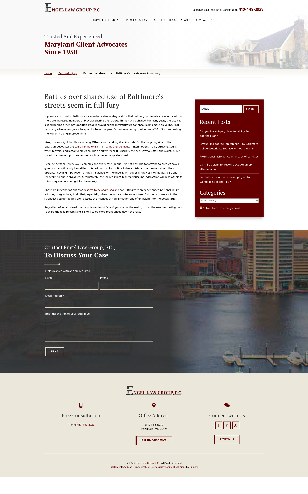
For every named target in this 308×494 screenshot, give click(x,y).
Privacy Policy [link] (141, 467)
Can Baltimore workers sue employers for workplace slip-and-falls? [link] (225, 179)
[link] (72, 7)
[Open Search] (212, 20)
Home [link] (97, 20)
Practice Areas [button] (136, 20)
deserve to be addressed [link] (98, 190)
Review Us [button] (227, 439)
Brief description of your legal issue (67, 314)
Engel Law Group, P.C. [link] (147, 463)
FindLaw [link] (194, 467)
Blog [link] (172, 20)
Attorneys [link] (112, 20)
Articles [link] (159, 20)
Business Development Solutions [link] (168, 467)
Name (48, 278)
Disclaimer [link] (115, 467)
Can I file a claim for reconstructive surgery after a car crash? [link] (226, 167)
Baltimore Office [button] (153, 440)
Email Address (54, 296)
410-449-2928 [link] (251, 9)
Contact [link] (202, 20)
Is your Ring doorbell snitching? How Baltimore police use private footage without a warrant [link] (229, 146)
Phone (104, 278)
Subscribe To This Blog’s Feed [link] (221, 208)
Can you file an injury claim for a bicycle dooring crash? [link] (224, 134)
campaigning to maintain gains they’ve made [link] (102, 146)
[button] (218, 425)
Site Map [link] (127, 467)
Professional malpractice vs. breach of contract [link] (229, 157)
